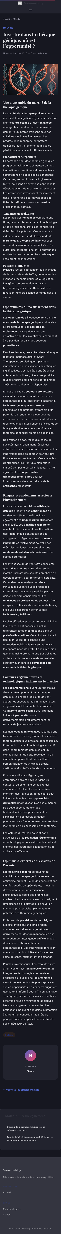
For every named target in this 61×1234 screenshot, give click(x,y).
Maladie (16, 19)
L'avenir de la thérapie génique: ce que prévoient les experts (26, 1128)
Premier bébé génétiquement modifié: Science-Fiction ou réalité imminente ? (30, 1139)
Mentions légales (11, 1209)
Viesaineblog (30, 3)
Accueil (6, 19)
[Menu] (30, 10)
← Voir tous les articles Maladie (21, 1089)
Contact (7, 1214)
